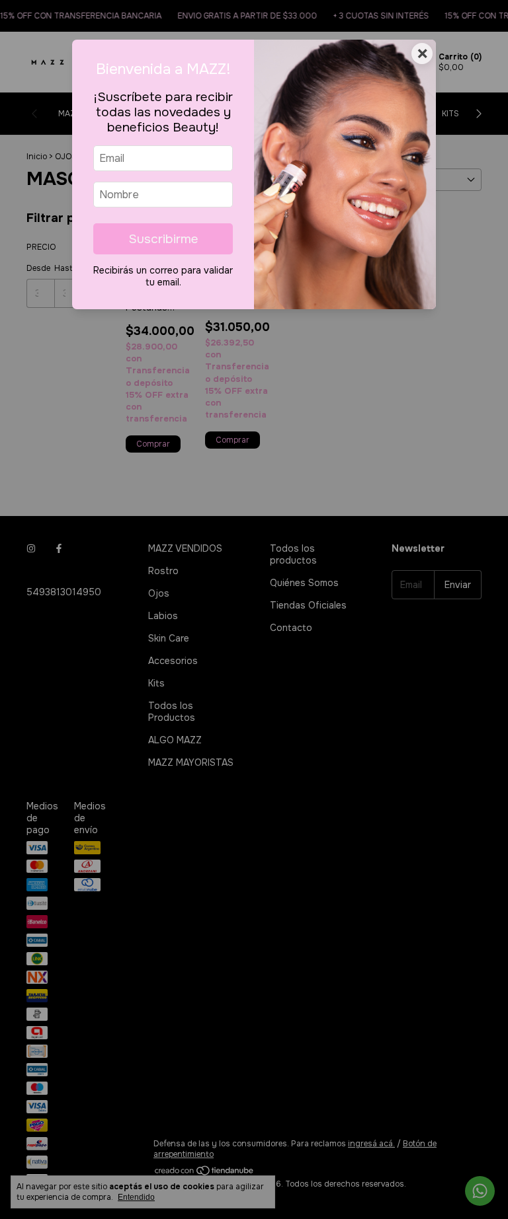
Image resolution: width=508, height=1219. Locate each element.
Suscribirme (163, 239)
